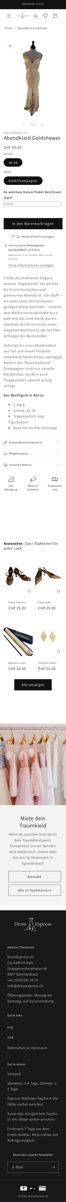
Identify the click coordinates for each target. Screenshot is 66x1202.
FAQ (10, 1027)
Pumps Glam (44, 602)
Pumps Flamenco (17, 602)
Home (8, 28)
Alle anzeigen (33, 684)
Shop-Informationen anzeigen (31, 265)
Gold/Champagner (23, 180)
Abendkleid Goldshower (33, 28)
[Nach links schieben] (24, 125)
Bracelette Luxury (17, 662)
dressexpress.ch (38, 1196)
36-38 (13, 162)
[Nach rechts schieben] (42, 125)
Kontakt (34, 876)
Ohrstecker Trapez (47, 662)
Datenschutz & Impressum (27, 1047)
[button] (9, 16)
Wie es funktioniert (34, 890)
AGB (10, 1037)
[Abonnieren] (53, 1167)
